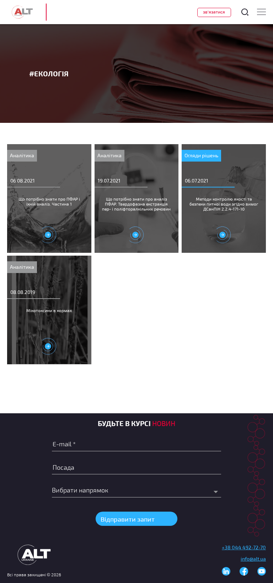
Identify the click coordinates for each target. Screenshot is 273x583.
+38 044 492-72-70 (244, 547)
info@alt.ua (253, 559)
